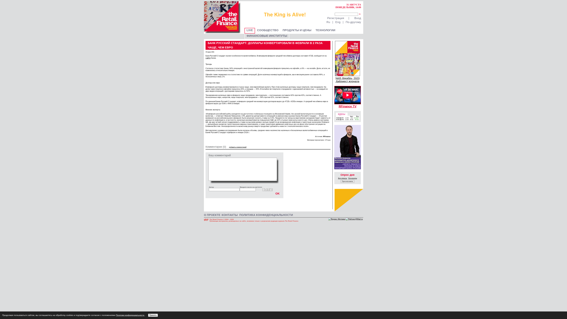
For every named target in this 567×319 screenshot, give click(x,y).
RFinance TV (347, 106)
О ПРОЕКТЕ (212, 215)
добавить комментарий (237, 147)
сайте (208, 58)
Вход (357, 18)
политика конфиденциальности (266, 215)
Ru (328, 22)
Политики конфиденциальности (130, 315)
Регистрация (335, 18)
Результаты (352, 178)
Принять (153, 315)
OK (277, 193)
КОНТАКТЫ (230, 215)
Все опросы (342, 178)
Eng (337, 22)
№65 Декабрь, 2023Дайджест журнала (347, 80)
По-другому (353, 22)
